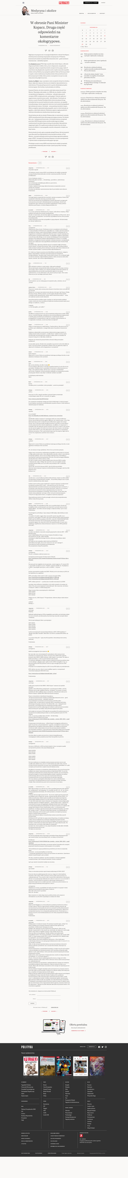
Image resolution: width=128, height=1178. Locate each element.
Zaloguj (103, 2)
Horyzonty (102, 13)
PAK (29, 476)
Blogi (88, 1082)
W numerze (23, 1082)
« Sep (82, 46)
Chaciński (90, 1091)
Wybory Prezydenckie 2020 (28, 1109)
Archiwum (90, 1119)
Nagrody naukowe (70, 1119)
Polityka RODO (54, 1141)
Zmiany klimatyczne (70, 1117)
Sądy (22, 1120)
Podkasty (89, 1115)
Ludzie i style (90, 1106)
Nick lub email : (32, 994)
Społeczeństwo (91, 1108)
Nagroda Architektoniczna (72, 1102)
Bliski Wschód (47, 1091)
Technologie (68, 1115)
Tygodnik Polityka (26, 1085)
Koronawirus (24, 1101)
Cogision (66, 1153)
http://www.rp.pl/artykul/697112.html (38, 399)
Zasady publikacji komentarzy (58, 1135)
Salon (22, 1093)
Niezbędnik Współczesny (27, 1091)
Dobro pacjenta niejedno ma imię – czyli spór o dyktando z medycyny (94, 92)
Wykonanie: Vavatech (80, 1153)
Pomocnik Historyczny (27, 1087)
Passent (89, 1085)
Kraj (22, 1106)
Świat (44, 1082)
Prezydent (24, 1118)
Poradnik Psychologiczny (27, 1089)
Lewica (23, 1113)
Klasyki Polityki (91, 1110)
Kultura (67, 1082)
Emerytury (46, 1104)
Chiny (44, 1096)
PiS (22, 1111)
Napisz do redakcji (25, 1138)
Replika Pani (34, 81)
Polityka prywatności (56, 1138)
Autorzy (89, 1121)
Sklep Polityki (91, 1128)
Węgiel (45, 1108)
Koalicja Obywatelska (26, 1116)
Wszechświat (68, 1113)
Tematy (89, 1123)
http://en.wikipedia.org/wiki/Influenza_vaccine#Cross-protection (45, 415)
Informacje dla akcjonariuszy (58, 1146)
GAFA (44, 1113)
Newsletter (82, 1046)
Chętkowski (90, 1093)
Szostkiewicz (90, 1089)
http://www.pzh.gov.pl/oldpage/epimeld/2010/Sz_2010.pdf (44, 579)
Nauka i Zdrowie (69, 1107)
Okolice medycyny (92, 13)
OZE (44, 1110)
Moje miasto (90, 1113)
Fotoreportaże (91, 1117)
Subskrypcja (92, 1046)
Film (66, 1089)
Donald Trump (47, 1089)
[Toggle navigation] (23, 3)
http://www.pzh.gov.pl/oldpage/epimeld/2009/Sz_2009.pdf (44, 577)
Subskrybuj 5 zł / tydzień (91, 2)
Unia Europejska (47, 1087)
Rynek (44, 1101)
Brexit (45, 1085)
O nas (88, 1126)
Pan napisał (35, 64)
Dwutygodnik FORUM (25, 1153)
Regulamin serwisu (55, 1133)
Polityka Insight (38, 1153)
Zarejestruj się (54, 1007)
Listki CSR (46, 1115)
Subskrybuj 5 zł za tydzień (77, 1030)
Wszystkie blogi (91, 1096)
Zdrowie (67, 1110)
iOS (80, 1139)
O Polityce (23, 1143)
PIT (44, 1106)
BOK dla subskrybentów (27, 1141)
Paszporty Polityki (70, 1100)
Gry (66, 1098)
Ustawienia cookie (55, 1143)
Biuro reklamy (24, 1135)
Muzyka (67, 1087)
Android (84, 1139)
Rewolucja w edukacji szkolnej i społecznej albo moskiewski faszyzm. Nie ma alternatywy (93, 99)
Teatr (66, 1096)
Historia (89, 1104)
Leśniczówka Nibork (52, 1153)
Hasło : (34, 998)
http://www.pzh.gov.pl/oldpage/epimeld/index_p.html (42, 673)
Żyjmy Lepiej (24, 1096)
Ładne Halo (70, 1153)
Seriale (67, 1091)
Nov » (86, 46)
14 (104, 36)
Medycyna (81, 13)
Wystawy (67, 1093)
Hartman (89, 1087)
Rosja (44, 1093)
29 (82, 44)
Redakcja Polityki (25, 1133)
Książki (67, 1085)
